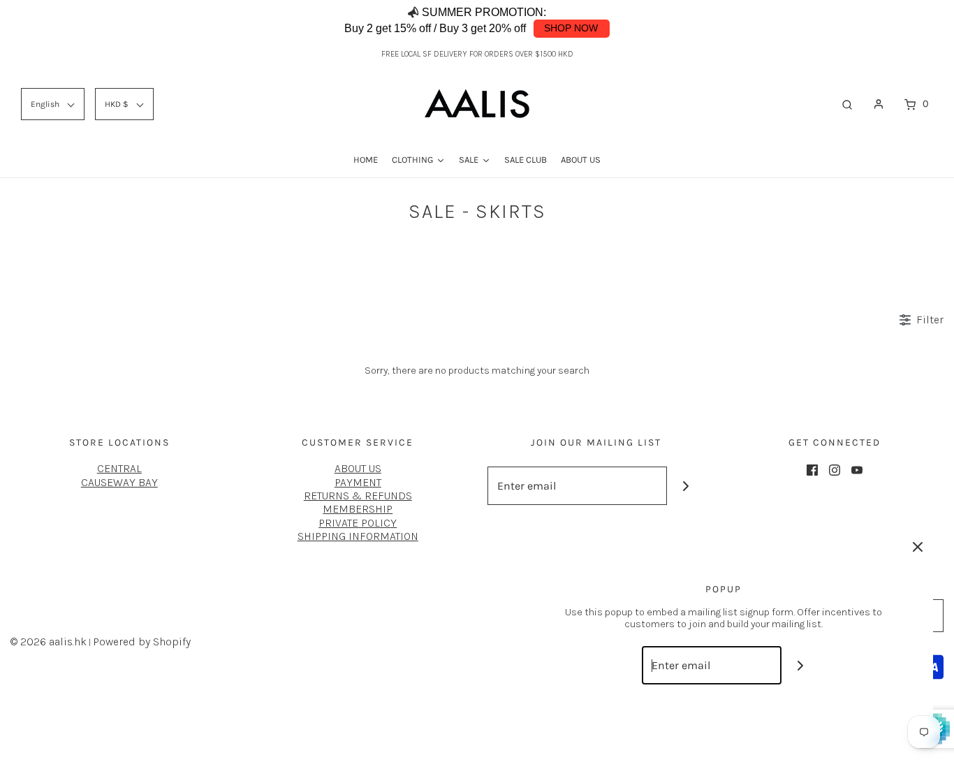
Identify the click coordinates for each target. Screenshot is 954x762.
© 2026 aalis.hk (48, 641)
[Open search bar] (847, 104)
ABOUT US (358, 468)
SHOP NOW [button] (571, 28)
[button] (911, 21)
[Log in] (878, 104)
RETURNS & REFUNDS (358, 495)
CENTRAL (119, 468)
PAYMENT (358, 482)
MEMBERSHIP (357, 508)
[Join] (686, 486)
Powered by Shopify (142, 641)
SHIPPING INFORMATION (358, 536)
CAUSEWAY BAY (119, 482)
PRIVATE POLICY (357, 522)
